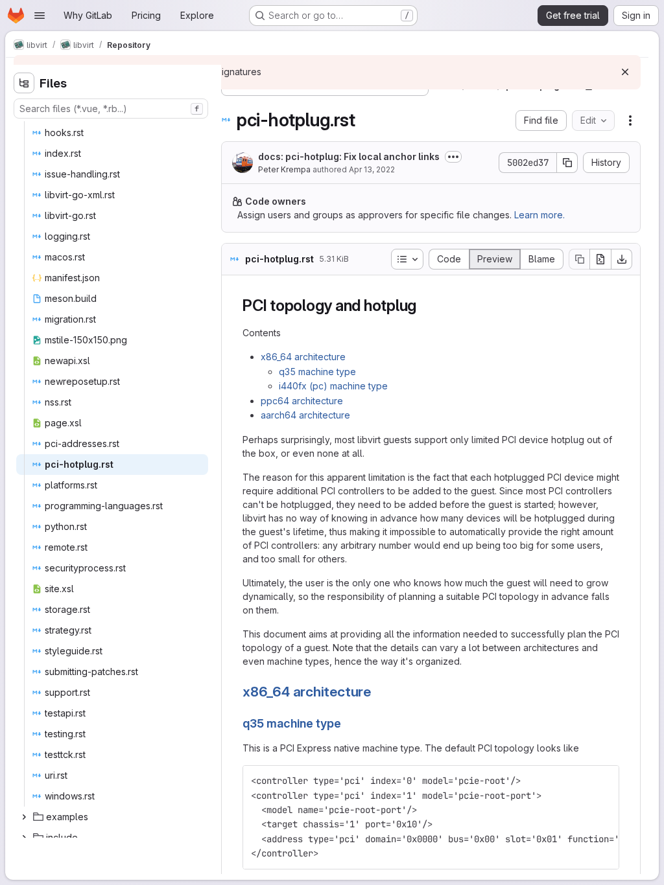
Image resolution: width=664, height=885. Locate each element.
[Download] (621, 259)
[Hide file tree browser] (24, 83)
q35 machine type (317, 371)
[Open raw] (600, 259)
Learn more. (539, 214)
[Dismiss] (625, 72)
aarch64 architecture (305, 414)
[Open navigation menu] (39, 15)
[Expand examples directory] (24, 817)
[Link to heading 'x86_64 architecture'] (378, 692)
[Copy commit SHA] (567, 162)
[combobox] (111, 108)
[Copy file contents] (579, 259)
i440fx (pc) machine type (333, 385)
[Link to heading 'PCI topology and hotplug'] (424, 305)
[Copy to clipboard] (603, 780)
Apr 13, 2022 (372, 169)
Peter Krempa (284, 169)
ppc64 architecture (302, 400)
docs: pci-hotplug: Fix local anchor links (349, 156)
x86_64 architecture (303, 356)
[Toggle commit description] (453, 157)
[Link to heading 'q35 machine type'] (347, 723)
